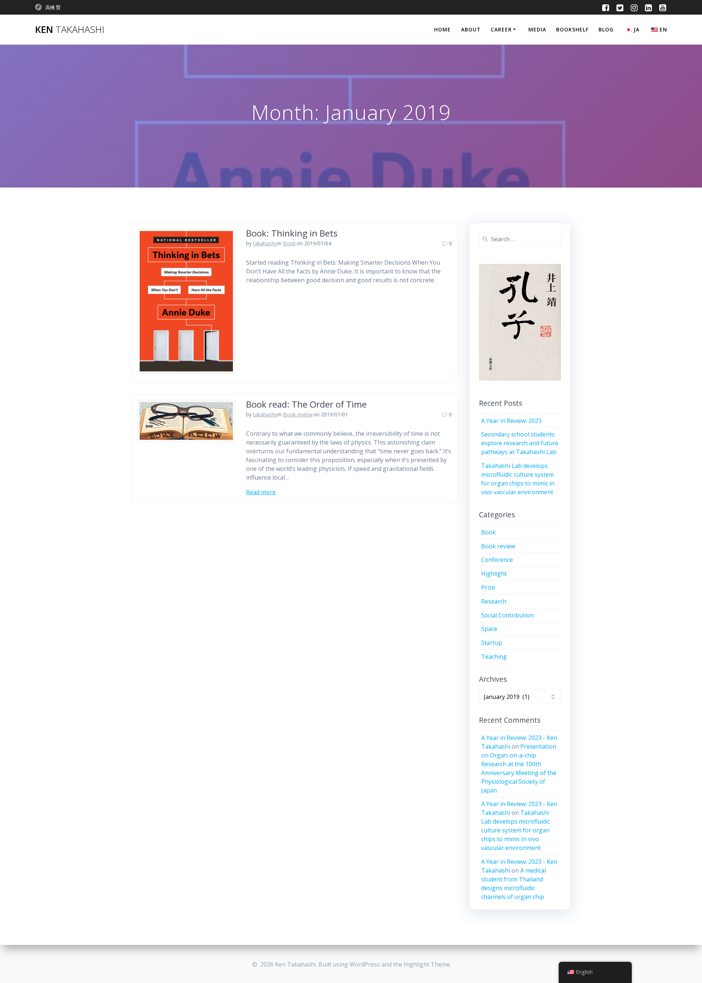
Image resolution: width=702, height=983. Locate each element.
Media (537, 29)
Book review (298, 414)
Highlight (494, 574)
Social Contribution (507, 615)
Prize (488, 587)
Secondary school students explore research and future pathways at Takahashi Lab (519, 443)
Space (489, 629)
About (471, 29)
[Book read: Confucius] (520, 322)
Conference (497, 560)
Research (493, 601)
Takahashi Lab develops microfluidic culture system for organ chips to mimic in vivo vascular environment (515, 830)
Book (289, 243)
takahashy (265, 243)
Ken (70, 29)
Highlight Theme (427, 964)
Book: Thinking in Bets (291, 233)
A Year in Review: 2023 (511, 421)
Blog (606, 29)
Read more (261, 492)
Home (442, 29)
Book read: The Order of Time (306, 404)
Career (501, 29)
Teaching (494, 657)
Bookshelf (572, 29)
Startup (491, 643)
